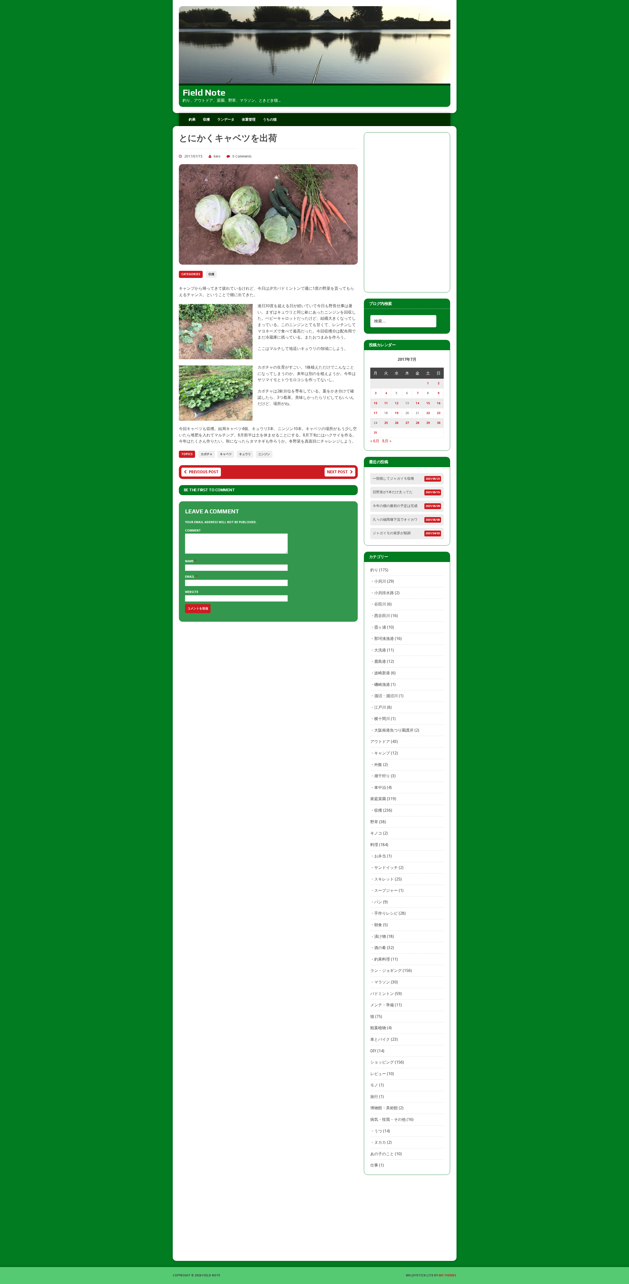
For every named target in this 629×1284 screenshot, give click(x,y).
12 (396, 403)
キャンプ (382, 753)
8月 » (386, 441)
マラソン (382, 982)
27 (407, 423)
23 (438, 413)
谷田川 (380, 604)
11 (386, 403)
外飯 (378, 764)
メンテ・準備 (382, 1005)
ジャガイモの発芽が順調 (392, 533)
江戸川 (380, 707)
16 (438, 403)
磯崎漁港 (382, 684)
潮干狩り (382, 776)
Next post (337, 472)
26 (396, 423)
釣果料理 (382, 959)
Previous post (203, 472)
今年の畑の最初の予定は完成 (395, 506)
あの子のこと (382, 1154)
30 (438, 423)
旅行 (374, 1096)
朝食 (378, 925)
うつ (378, 1131)
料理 (374, 844)
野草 (374, 822)
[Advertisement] (407, 212)
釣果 (192, 119)
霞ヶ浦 (380, 627)
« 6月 (374, 441)
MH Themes (447, 1275)
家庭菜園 (378, 798)
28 (417, 423)
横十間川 (382, 718)
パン (378, 902)
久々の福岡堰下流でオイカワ (395, 519)
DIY (373, 1051)
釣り (374, 570)
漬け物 (380, 936)
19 (396, 413)
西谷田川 (382, 615)
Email (190, 576)
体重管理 (249, 119)
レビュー (378, 1073)
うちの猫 (270, 119)
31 (375, 432)
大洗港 (380, 650)
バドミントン (382, 993)
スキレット (384, 879)
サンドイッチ (386, 867)
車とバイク (380, 1039)
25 (386, 423)
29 (428, 423)
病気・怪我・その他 (388, 1119)
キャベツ (226, 454)
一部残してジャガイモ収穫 (393, 478)
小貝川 (380, 581)
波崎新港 (382, 673)
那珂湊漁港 (384, 638)
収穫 (206, 119)
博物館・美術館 (384, 1108)
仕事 (374, 1165)
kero (217, 156)
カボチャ (207, 454)
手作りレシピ (386, 913)
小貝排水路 (384, 593)
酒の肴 (380, 947)
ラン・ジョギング (386, 970)
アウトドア (380, 741)
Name (189, 561)
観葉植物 (378, 1027)
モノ (374, 1085)
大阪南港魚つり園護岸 (394, 730)
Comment (193, 530)
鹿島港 (380, 661)
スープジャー (386, 890)
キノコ (376, 833)
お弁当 (380, 856)
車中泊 (380, 787)
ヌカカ (380, 1142)
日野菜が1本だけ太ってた (393, 492)
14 (417, 403)
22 (428, 413)
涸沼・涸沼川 (386, 695)
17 (375, 413)
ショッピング (382, 1062)
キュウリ (245, 454)
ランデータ (225, 119)
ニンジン (264, 454)
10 (375, 403)
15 (428, 403)
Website (191, 592)
